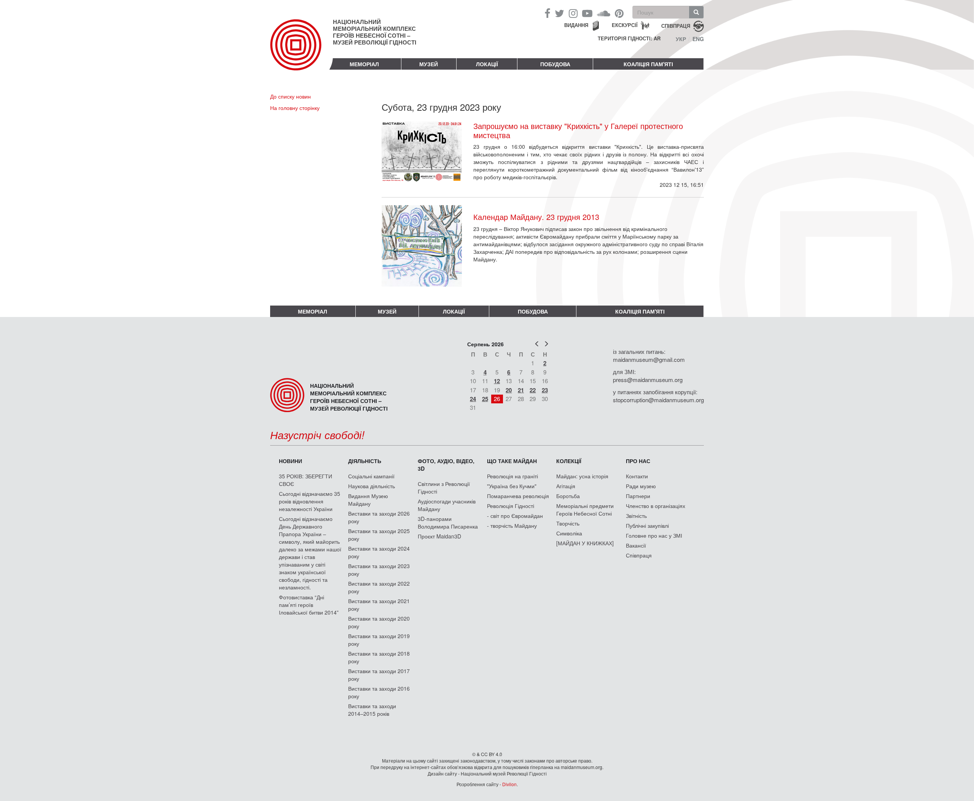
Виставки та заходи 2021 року (379, 604)
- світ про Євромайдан (515, 515)
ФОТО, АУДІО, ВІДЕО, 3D (446, 464)
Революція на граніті (512, 476)
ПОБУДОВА (555, 64)
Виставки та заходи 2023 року (379, 569)
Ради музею (641, 486)
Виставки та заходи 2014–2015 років (372, 709)
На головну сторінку (295, 107)
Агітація (565, 486)
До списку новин (290, 96)
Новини (290, 461)
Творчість (567, 523)
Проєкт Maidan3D (439, 536)
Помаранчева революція (518, 496)
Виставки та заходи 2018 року (379, 657)
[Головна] (301, 51)
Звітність (636, 515)
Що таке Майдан (512, 461)
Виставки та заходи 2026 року (379, 517)
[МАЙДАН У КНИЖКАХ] (585, 543)
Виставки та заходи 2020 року (379, 622)
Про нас (638, 461)
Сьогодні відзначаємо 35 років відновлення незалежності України (309, 501)
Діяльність (364, 461)
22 (533, 390)
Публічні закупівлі (647, 525)
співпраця (675, 25)
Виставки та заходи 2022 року (379, 587)
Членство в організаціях (655, 506)
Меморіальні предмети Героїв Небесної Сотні (585, 509)
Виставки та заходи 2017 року (379, 674)
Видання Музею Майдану (368, 499)
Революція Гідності (510, 506)
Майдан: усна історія (582, 476)
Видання (576, 25)
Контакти (637, 476)
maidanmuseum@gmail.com (649, 359)
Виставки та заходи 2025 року (379, 534)
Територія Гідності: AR (629, 38)
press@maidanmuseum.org (648, 380)
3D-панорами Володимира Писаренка (448, 522)
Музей (428, 64)
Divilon (509, 784)
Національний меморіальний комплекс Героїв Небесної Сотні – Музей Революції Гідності (374, 32)
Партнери (638, 496)
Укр (681, 39)
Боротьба (568, 496)
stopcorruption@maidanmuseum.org (658, 400)
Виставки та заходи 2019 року (379, 639)
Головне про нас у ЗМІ (654, 535)
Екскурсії (625, 25)
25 (485, 399)
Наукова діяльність (371, 486)
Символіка (569, 533)
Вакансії (636, 545)
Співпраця (639, 555)
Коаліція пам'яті (648, 64)
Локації (487, 64)
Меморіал (364, 64)
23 (545, 390)
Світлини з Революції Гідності (444, 487)
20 (509, 390)
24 (473, 399)
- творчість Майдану (512, 525)
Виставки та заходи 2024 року (379, 552)
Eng (698, 39)
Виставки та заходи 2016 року (379, 692)
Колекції (568, 461)
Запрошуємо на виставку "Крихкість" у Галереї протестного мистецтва (578, 130)
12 (497, 381)
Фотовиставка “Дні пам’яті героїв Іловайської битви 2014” (309, 604)
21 (521, 390)
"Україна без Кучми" (511, 486)
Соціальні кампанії (371, 476)
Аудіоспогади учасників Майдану (447, 505)
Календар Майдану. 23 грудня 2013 (536, 216)
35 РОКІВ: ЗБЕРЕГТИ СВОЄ (305, 479)
